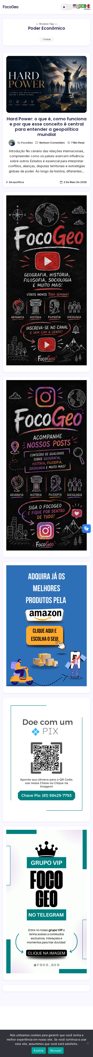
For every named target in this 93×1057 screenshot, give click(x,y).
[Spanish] (87, 6)
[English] (76, 6)
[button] (67, 7)
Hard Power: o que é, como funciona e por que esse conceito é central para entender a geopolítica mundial (47, 126)
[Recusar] (87, 1043)
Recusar (55, 1050)
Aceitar (39, 1050)
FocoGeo (10, 7)
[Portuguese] (81, 6)
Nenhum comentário (52, 142)
